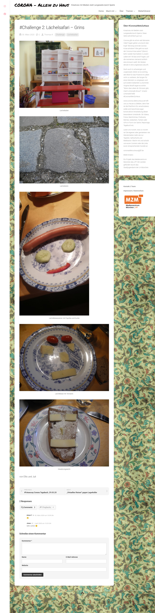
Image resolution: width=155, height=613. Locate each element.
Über (121, 11)
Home (101, 11)
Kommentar (27, 541)
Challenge (60, 34)
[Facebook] (4, 14)
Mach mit (110, 11)
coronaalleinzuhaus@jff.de (134, 150)
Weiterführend (144, 11)
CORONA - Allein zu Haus (42, 5)
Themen (129, 11)
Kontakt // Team (130, 186)
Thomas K (48, 34)
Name (24, 557)
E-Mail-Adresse (72, 557)
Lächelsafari (72, 34)
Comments (29, 507)
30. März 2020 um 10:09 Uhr (44, 515)
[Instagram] (4, 6)
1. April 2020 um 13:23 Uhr (42, 523)
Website (25, 565)
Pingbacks (48, 507)
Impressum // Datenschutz (133, 191)
